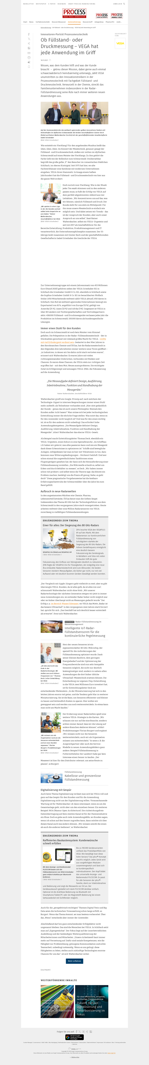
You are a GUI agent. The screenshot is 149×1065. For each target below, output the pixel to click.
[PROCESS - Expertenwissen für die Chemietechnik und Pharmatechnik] (25, 21)
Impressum (100, 1042)
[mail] (29, 52)
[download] (29, 62)
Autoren (75, 1044)
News (31, 22)
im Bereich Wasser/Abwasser (65, 604)
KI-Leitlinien (107, 1042)
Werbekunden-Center (64, 1042)
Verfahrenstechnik (43, 22)
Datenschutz (82, 1042)
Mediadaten (75, 1042)
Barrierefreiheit (91, 1042)
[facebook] (29, 34)
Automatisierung (74, 22)
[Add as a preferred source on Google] (74, 1037)
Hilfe (46, 1042)
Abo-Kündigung (53, 1042)
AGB (43, 1042)
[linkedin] (29, 48)
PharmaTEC (110, 22)
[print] (29, 57)
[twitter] (29, 38)
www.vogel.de (112, 1053)
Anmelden (117, 4)
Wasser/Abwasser (59, 22)
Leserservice (37, 1042)
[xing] (29, 43)
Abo (113, 1042)
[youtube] (83, 1031)
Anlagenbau (99, 22)
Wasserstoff (87, 22)
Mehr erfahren (74, 961)
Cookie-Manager (28, 1042)
